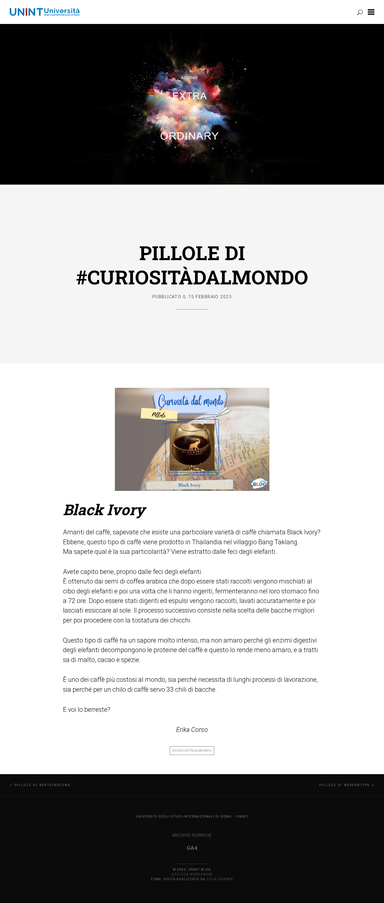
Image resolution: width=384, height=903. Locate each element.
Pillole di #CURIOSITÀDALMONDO (192, 265)
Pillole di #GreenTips (344, 785)
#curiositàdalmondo (192, 750)
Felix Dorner (220, 879)
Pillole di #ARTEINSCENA (42, 785)
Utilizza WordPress (192, 874)
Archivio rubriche (192, 835)
